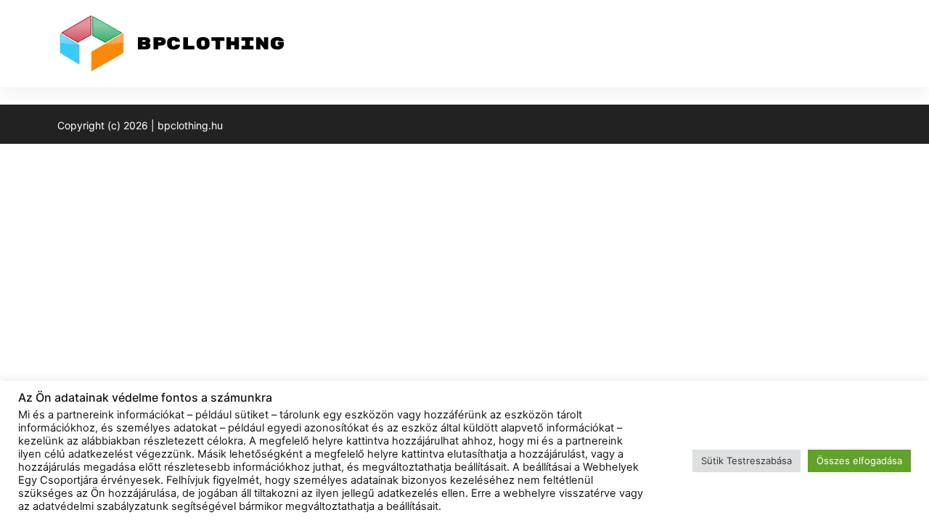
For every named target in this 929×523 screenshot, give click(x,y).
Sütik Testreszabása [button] (746, 460)
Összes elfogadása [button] (859, 460)
